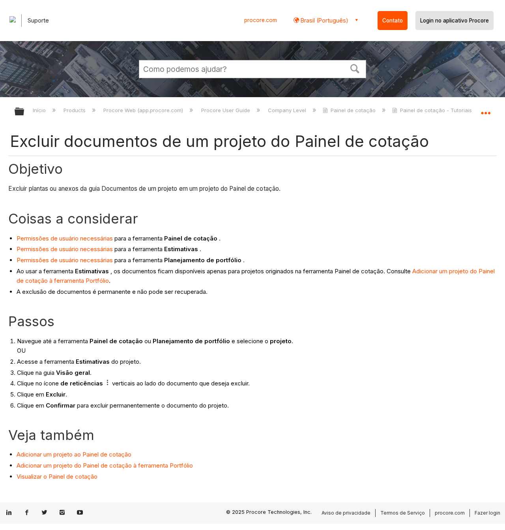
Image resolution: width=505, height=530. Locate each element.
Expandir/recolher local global (485, 109)
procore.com (260, 20)
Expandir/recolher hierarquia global (24, 112)
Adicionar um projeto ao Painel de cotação (74, 454)
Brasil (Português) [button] (323, 20)
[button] (355, 68)
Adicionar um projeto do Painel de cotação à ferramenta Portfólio (105, 465)
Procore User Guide (226, 110)
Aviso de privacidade (346, 513)
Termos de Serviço (402, 513)
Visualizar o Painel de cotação (57, 476)
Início (40, 110)
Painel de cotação (353, 110)
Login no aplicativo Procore (454, 20)
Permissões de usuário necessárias (65, 238)
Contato (392, 20)
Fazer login (487, 513)
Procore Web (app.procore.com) (144, 110)
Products (75, 110)
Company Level (288, 110)
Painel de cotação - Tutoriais (435, 110)
